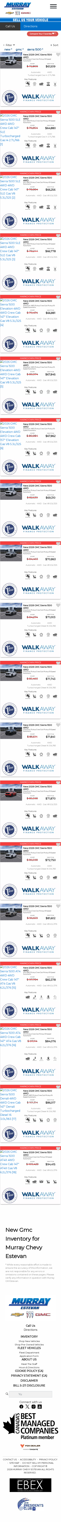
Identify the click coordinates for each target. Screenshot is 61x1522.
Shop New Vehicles (29, 1341)
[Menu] (53, 7)
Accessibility (28, 1459)
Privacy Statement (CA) (29, 1375)
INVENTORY (29, 1336)
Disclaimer (29, 1380)
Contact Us (10, 1459)
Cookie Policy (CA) (29, 1371)
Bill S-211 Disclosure (29, 1385)
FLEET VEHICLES (29, 1348)
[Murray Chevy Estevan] (18, 8)
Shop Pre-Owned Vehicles (29, 1344)
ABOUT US (29, 1359)
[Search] (7, 1394)
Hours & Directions (29, 1367)
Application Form (29, 1356)
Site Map (14, 1463)
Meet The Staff (29, 1364)
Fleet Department (29, 1352)
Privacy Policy (48, 1459)
